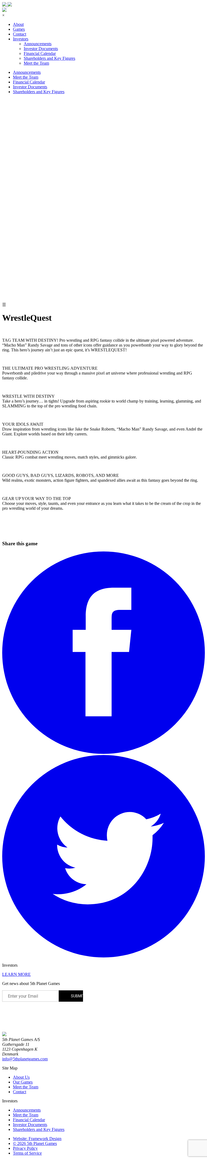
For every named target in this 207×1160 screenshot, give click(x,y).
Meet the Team (36, 63)
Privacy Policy (25, 1148)
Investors (20, 39)
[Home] (4, 1034)
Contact (19, 34)
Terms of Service (27, 1153)
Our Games (23, 1082)
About (18, 24)
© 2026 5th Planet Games (35, 1143)
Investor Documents (41, 48)
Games (19, 29)
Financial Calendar (40, 53)
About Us (21, 1077)
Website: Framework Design (37, 1138)
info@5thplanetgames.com (25, 1059)
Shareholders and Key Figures (49, 58)
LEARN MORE (16, 974)
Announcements (37, 43)
